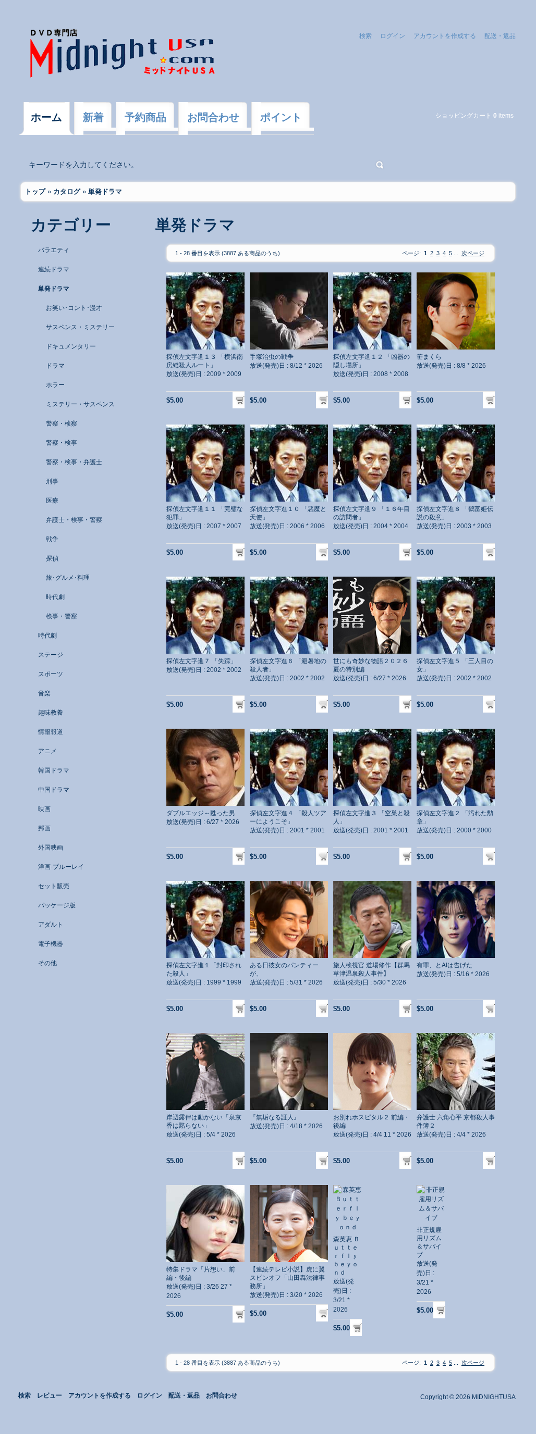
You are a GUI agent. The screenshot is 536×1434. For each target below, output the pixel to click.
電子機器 (50, 943)
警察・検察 (61, 423)
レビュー (49, 1395)
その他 (47, 963)
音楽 (44, 693)
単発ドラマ (105, 191)
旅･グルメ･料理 (68, 577)
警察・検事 (61, 442)
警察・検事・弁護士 (74, 462)
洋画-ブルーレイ (61, 866)
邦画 (44, 828)
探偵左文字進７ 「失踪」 (201, 661)
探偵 (52, 558)
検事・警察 (61, 616)
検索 (365, 36)
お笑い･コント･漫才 (74, 307)
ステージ (50, 654)
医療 (52, 500)
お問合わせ (221, 1395)
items (503, 115)
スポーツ (50, 674)
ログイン (392, 36)
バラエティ (53, 250)
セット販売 (53, 886)
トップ (35, 191)
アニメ (47, 751)
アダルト (50, 924)
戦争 (52, 539)
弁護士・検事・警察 (74, 519)
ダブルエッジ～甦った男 (200, 813)
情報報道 (50, 731)
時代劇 (55, 597)
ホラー (55, 385)
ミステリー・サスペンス (80, 404)
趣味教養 (50, 712)
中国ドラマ (53, 789)
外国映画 (50, 847)
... (456, 253)
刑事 (52, 481)
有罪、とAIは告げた (444, 965)
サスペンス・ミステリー (80, 327)
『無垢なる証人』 (275, 1117)
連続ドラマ (53, 269)
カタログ (66, 191)
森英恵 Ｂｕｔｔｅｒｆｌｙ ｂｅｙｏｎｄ (346, 1256)
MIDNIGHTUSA (494, 1397)
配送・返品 (500, 36)
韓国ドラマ (53, 770)
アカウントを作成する (444, 36)
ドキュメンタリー (71, 346)
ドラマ (55, 365)
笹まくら (429, 356)
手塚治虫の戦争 (272, 356)
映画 (44, 809)
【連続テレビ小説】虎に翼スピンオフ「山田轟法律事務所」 (287, 1278)
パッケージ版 (57, 905)
